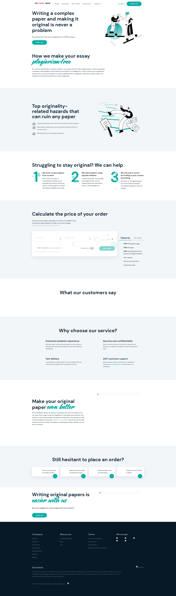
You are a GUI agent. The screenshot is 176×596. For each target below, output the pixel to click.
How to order (76, 4)
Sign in (122, 4)
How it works (36, 548)
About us (97, 4)
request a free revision (60, 420)
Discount (35, 554)
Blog (61, 542)
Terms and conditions (95, 538)
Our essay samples (66, 538)
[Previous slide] (28, 298)
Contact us (35, 542)
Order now (134, 4)
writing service (116, 364)
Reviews (34, 557)
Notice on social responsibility (97, 548)
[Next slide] (38, 298)
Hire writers (65, 4)
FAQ (61, 545)
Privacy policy (92, 545)
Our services (86, 4)
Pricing (57, 4)
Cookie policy (92, 542)
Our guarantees (37, 551)
